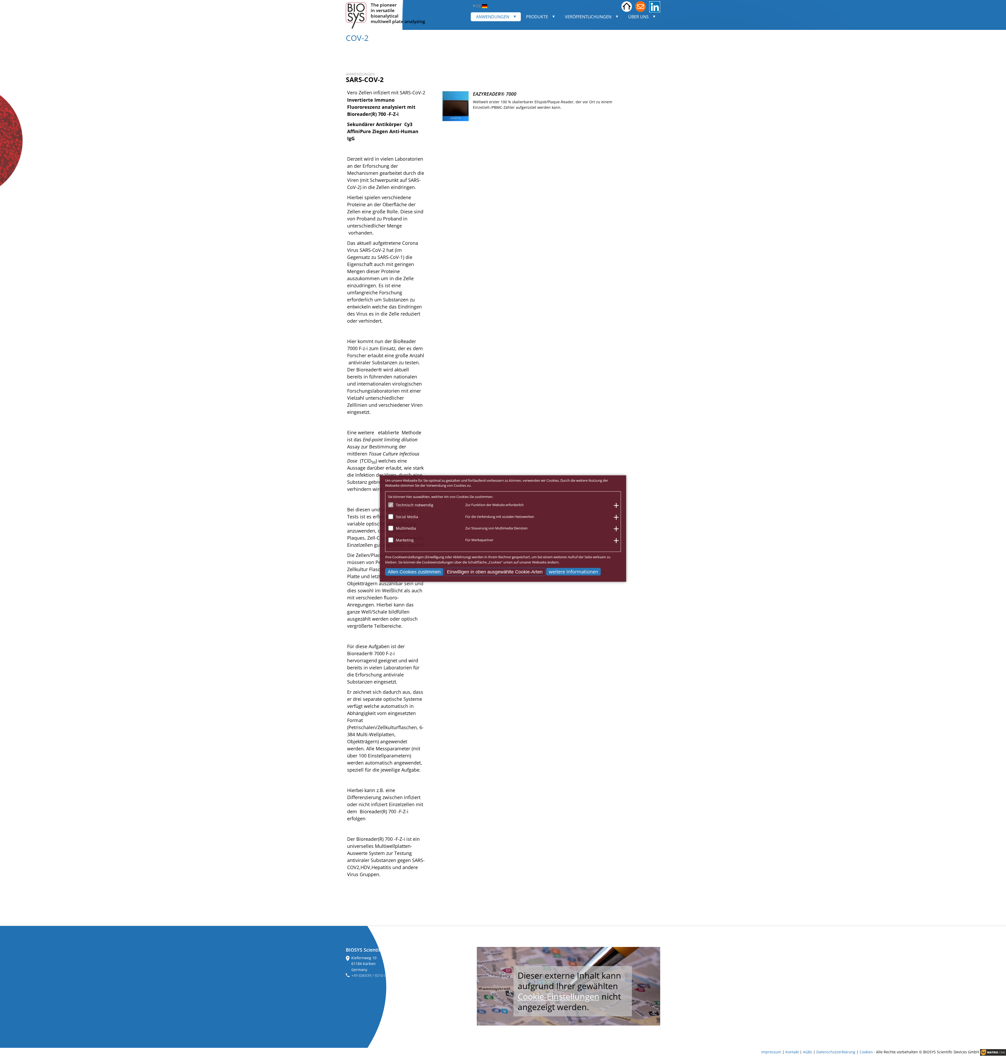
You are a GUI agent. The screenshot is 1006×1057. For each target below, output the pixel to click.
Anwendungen (492, 17)
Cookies (866, 1052)
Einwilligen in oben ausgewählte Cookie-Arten (495, 571)
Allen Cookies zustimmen (414, 571)
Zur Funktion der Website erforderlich (494, 504)
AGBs (807, 1052)
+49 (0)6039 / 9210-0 (368, 975)
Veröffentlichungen (588, 17)
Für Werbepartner (479, 539)
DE (479, 6)
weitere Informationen (573, 571)
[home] (626, 6)
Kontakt (792, 1052)
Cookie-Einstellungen (558, 996)
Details (647, 118)
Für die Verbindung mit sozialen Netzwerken (499, 516)
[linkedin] (654, 6)
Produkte (537, 17)
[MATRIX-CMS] (993, 1052)
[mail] (640, 6)
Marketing (405, 539)
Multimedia (406, 528)
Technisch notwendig (414, 504)
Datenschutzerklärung (835, 1052)
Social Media (407, 516)
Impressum (771, 1052)
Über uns (638, 17)
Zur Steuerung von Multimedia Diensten (496, 528)
